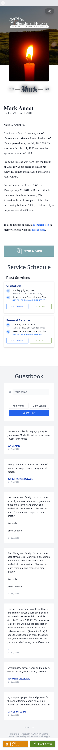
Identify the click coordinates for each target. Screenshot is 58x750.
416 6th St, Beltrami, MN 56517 (29, 300)
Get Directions (17, 306)
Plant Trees (40, 306)
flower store (38, 229)
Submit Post (29, 412)
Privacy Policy (20, 736)
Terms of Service (37, 736)
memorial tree (41, 224)
